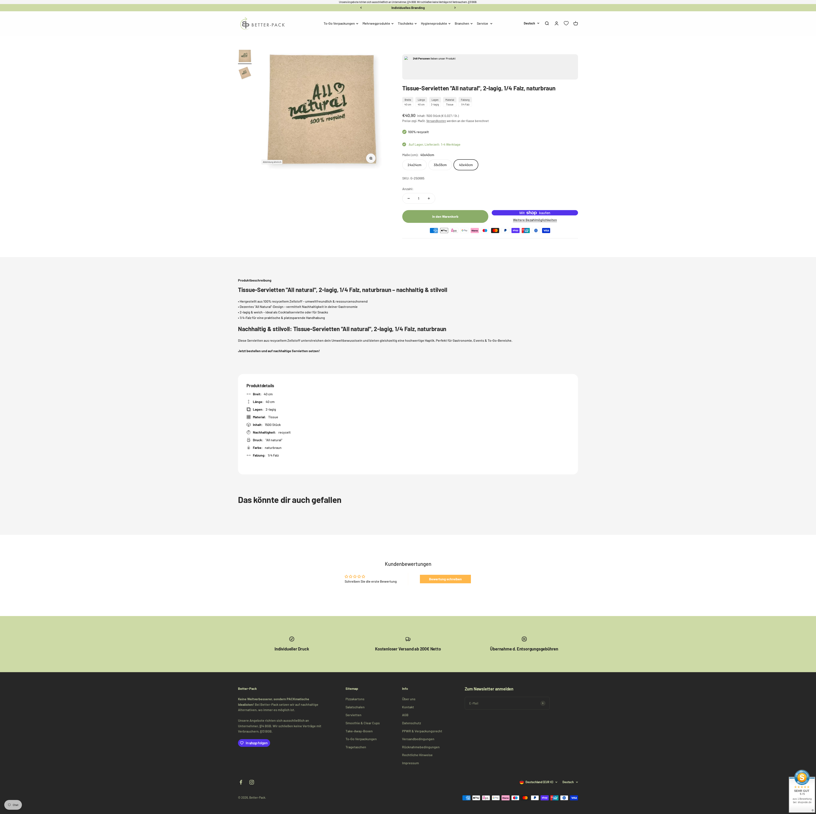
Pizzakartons (355, 699)
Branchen (462, 23)
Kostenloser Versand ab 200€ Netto (408, 8)
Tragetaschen (356, 747)
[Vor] (455, 7)
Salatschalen (355, 707)
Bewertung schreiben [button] (445, 579)
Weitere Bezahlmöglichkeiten (535, 220)
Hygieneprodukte (434, 23)
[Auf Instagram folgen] (252, 782)
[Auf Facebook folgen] (241, 782)
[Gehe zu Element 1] (245, 56)
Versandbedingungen (418, 739)
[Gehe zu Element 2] (245, 73)
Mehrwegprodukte (376, 23)
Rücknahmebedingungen (421, 747)
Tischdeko (405, 23)
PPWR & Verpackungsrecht (422, 731)
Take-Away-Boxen (359, 731)
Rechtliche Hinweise (417, 755)
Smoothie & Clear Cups (363, 723)
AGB (405, 715)
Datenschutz (411, 723)
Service (482, 23)
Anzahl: (408, 189)
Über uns (408, 699)
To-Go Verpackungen (339, 23)
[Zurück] (361, 7)
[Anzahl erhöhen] (429, 198)
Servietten (353, 715)
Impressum (410, 763)
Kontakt (408, 707)
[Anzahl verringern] (408, 198)
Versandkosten (436, 121)
